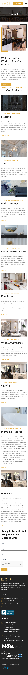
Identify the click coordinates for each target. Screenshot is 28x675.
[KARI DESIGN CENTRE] (5, 3)
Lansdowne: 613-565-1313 (11, 603)
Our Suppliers (4, 135)
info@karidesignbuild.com (10, 605)
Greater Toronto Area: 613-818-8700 (13, 598)
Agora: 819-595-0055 (9, 600)
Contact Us (18, 3)
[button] (5, 135)
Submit (4, 569)
